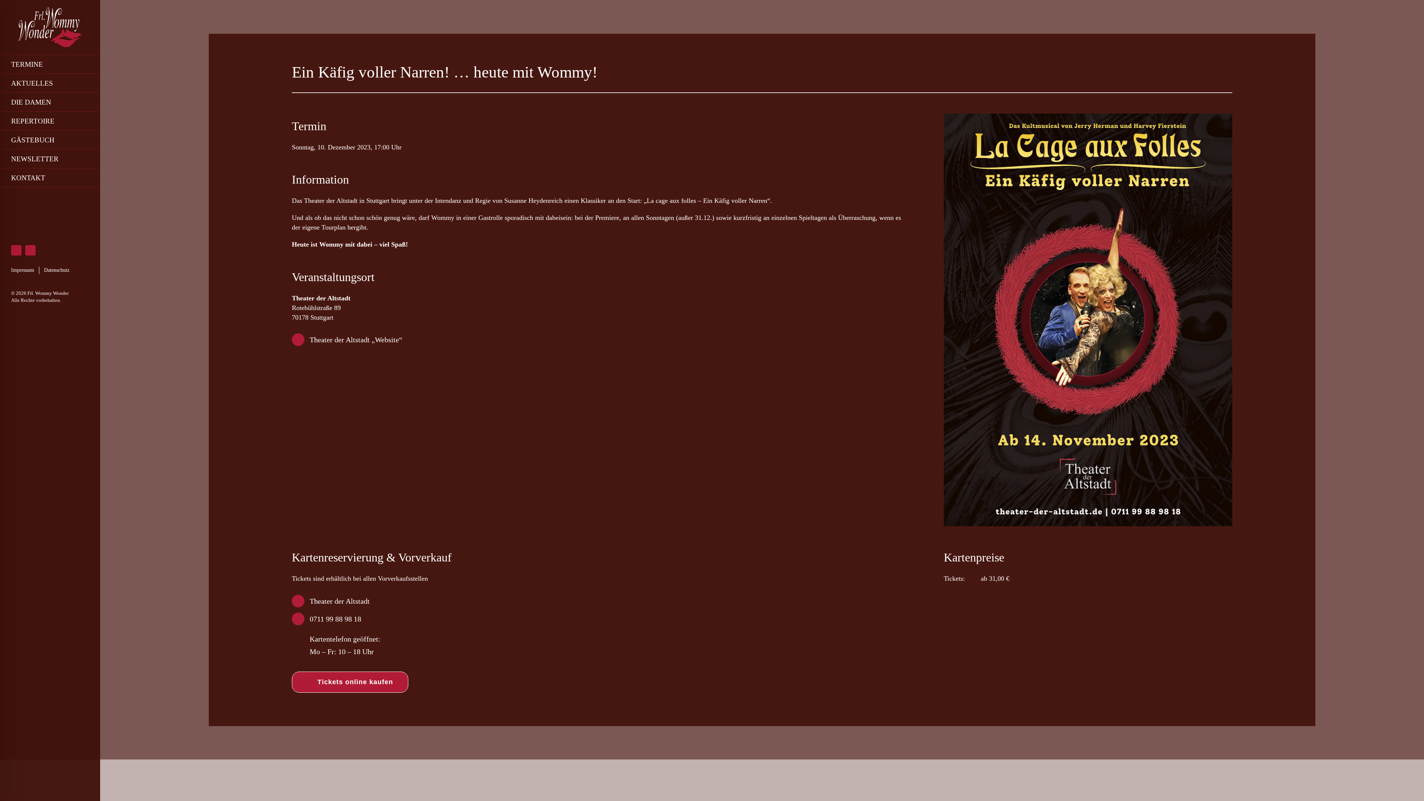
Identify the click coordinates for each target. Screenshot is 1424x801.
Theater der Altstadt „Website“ (356, 340)
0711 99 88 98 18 (335, 619)
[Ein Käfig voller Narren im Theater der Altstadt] (1088, 117)
